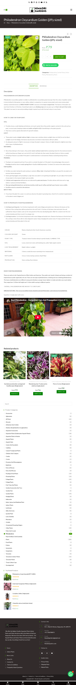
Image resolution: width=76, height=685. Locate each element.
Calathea (8, 448)
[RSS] (46, 2)
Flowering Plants (13, 381)
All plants (8, 419)
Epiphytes (8, 465)
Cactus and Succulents (12, 445)
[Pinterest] (34, 2)
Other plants (9, 528)
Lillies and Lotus (10, 511)
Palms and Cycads (11, 531)
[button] (36, 37)
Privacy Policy (45, 661)
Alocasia (8, 422)
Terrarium (8, 554)
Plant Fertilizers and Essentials (14, 536)
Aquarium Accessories (12, 430)
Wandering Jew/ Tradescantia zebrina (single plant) (38, 385)
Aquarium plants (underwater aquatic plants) (18, 433)
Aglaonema (9, 416)
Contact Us (10, 662)
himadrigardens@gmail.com (52, 638)
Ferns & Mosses (10, 468)
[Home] (4, 23)
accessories (9, 413)
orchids (8, 522)
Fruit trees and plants (12, 485)
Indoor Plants (65, 381)
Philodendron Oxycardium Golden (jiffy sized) (23, 23)
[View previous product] (67, 34)
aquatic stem (9, 442)
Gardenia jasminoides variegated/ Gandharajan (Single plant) (14, 385)
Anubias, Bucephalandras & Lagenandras (17, 427)
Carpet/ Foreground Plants (13, 450)
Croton (53, 381)
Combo (8, 456)
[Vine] (44, 2)
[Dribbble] (36, 2)
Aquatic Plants (10, 439)
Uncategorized (10, 565)
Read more (14, 393)
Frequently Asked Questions (14, 667)
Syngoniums (9, 551)
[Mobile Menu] (71, 10)
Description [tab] (34, 86)
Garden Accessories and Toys (14, 488)
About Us (9, 659)
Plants (55, 74)
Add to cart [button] (38, 393)
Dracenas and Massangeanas (14, 462)
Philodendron (49, 74)
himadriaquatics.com (50, 643)
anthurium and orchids (12, 425)
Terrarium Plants (43, 381)
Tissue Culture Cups (11, 562)
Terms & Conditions (12, 664)
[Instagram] (39, 2)
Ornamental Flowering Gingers (14, 525)
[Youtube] (41, 2)
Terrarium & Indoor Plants (13, 556)
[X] (29, 2)
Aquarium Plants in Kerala (13, 436)
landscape (9, 508)
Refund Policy (45, 667)
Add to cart (59, 57)
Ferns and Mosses (11, 470)
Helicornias (9, 499)
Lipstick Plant (9, 513)
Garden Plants (61, 72)
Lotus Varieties (10, 516)
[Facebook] (31, 2)
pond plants (9, 542)
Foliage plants (53, 72)
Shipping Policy (45, 664)
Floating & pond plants (12, 473)
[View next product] (71, 34)
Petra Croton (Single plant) (61, 384)
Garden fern (9, 491)
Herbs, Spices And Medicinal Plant (15, 502)
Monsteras (9, 519)
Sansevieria (9, 548)
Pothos (8, 545)
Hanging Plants (32, 381)
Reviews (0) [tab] (43, 86)
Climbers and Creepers (12, 453)
